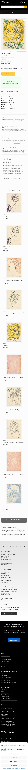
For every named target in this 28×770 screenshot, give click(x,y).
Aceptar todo (14, 757)
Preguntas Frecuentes (6, 664)
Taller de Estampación (7, 698)
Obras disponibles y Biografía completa (13, 178)
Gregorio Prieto (6, 53)
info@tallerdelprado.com (13, 607)
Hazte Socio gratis (5, 63)
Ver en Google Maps (6, 563)
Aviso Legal (23, 768)
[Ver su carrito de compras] (25, 2)
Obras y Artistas (4, 693)
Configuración (14, 765)
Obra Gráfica (23, 94)
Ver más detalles (17, 143)
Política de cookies (7, 768)
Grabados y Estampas (14, 94)
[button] (24, 20)
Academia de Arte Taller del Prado (9, 700)
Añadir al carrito (8, 74)
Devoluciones (4, 657)
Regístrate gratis (7, 83)
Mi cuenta (3, 673)
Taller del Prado (4, 689)
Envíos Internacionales (6, 659)
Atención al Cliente (5, 656)
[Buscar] (25, 7)
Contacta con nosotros (6, 150)
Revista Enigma (5, 696)
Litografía (11, 98)
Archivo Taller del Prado (21, 51)
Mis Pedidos (4, 675)
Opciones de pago (5, 663)
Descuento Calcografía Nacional (8, 682)
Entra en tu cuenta (7, 79)
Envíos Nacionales (5, 661)
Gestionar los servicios (13, 753)
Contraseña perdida (6, 677)
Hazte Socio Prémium (6, 680)
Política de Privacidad (15, 768)
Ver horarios (4, 564)
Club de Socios (4, 678)
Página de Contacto (5, 741)
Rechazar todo (14, 761)
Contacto (3, 666)
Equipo (2, 691)
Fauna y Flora (12, 108)
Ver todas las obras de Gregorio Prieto (14, 520)
